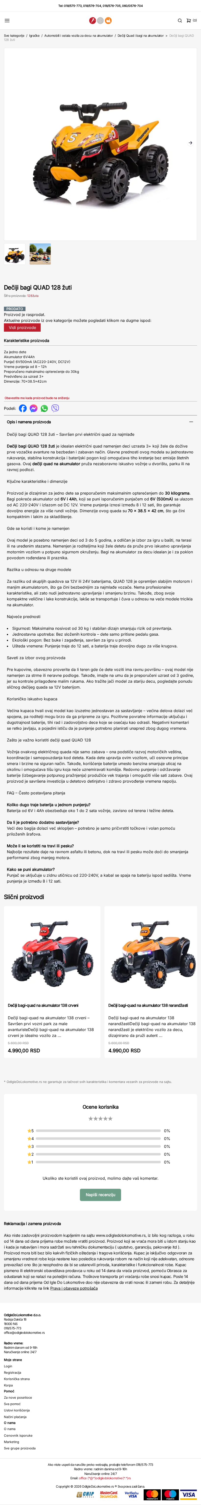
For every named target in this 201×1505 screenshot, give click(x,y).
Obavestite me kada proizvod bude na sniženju (37, 398)
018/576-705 (112, 6)
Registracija (12, 1372)
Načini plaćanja (15, 1417)
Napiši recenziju (100, 1194)
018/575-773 (73, 6)
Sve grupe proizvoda (20, 1448)
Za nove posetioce (18, 1397)
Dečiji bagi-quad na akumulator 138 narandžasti (148, 1005)
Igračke (34, 35)
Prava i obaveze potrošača (74, 1288)
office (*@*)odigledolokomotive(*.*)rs (105, 1478)
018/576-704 (92, 6)
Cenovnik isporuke (18, 1435)
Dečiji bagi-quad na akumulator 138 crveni (43, 1005)
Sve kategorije (14, 35)
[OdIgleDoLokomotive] (100, 20)
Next (190, 143)
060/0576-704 (132, 6)
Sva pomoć (12, 1404)
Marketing (11, 1442)
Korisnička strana (17, 1379)
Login (8, 1366)
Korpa (8, 1385)
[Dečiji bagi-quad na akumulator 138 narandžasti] (152, 954)
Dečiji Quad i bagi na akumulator (141, 35)
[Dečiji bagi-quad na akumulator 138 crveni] (52, 954)
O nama (9, 1429)
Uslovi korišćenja (17, 1410)
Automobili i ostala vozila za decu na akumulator (78, 35)
